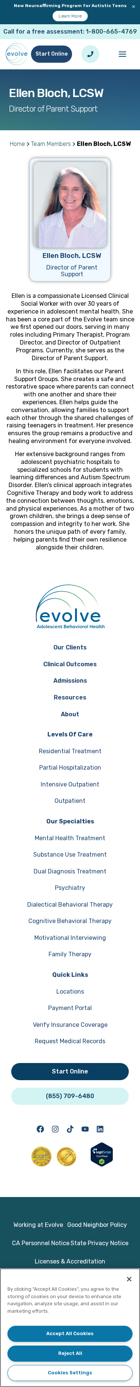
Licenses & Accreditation (70, 1261)
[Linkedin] (100, 1129)
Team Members (51, 143)
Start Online (51, 54)
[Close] (129, 1279)
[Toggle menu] (122, 54)
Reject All (70, 1353)
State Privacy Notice (99, 1243)
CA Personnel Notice (40, 1243)
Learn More (70, 16)
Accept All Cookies (70, 1333)
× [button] (134, 6)
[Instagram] (55, 1129)
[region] (70, 1327)
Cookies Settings (70, 1372)
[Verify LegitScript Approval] (101, 1164)
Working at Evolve (38, 1224)
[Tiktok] (70, 1129)
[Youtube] (85, 1129)
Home (17, 143)
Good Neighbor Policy (97, 1224)
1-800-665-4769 (111, 31)
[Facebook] (40, 1129)
